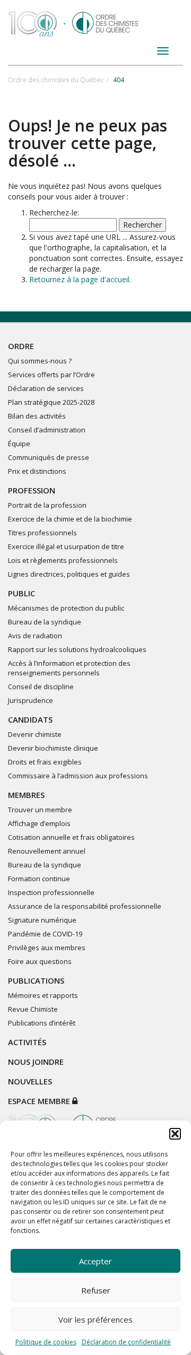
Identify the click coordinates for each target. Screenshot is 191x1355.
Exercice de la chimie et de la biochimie (70, 519)
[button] (175, 1133)
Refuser (95, 1290)
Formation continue (39, 878)
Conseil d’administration (46, 430)
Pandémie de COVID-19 (45, 934)
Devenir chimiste (35, 734)
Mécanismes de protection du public (66, 608)
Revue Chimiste (33, 1009)
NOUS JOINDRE (36, 1061)
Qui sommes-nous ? (40, 361)
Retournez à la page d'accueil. (80, 279)
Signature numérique (42, 920)
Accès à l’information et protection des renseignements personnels (69, 668)
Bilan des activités (37, 416)
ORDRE (21, 346)
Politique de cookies (45, 1342)
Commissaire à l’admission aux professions (78, 775)
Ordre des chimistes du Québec (56, 79)
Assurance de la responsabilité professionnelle (84, 906)
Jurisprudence (30, 700)
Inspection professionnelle (51, 892)
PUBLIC (21, 593)
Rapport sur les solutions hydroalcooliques (77, 649)
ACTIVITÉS (27, 1042)
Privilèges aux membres (46, 947)
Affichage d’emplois (39, 823)
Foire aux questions (40, 961)
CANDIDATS (30, 719)
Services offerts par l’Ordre (51, 374)
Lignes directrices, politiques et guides (69, 574)
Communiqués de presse (48, 457)
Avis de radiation (35, 635)
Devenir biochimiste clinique (53, 748)
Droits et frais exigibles (45, 762)
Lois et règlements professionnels (63, 560)
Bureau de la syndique (44, 622)
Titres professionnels (42, 532)
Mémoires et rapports (43, 995)
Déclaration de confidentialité (126, 1342)
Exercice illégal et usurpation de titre (66, 546)
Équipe (19, 443)
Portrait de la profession (47, 505)
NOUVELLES (30, 1081)
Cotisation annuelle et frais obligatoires (71, 837)
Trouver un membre (40, 809)
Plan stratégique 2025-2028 (51, 402)
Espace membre (40, 1101)
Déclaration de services (46, 388)
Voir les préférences (95, 1319)
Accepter (95, 1261)
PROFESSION (31, 490)
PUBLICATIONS (36, 980)
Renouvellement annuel (46, 851)
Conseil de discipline (41, 686)
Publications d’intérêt (41, 1023)
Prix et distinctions (37, 471)
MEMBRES (26, 794)
